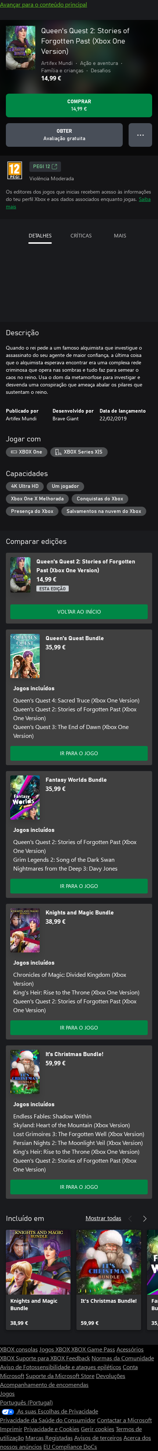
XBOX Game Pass (93, 1349)
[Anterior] (130, 1219)
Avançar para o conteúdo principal (43, 4)
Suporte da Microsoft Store (60, 1375)
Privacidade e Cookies (51, 1429)
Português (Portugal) (26, 1402)
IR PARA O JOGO (79, 753)
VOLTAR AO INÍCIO (79, 611)
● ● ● (140, 135)
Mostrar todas (103, 1218)
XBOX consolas (19, 1349)
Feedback (78, 1358)
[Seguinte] (144, 1219)
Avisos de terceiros (98, 1437)
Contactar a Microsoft (124, 1420)
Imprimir (11, 1429)
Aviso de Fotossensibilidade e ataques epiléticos (60, 1367)
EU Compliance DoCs (70, 1446)
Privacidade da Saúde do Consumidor (48, 1420)
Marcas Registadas (49, 1437)
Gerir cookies (97, 1429)
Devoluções (110, 1375)
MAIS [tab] (120, 235)
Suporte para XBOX (41, 1358)
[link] (38, 1280)
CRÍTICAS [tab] (81, 235)
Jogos (7, 1393)
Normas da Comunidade (122, 1358)
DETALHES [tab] (40, 235)
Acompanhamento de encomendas (44, 1384)
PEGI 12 (41, 166)
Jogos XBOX (55, 1349)
